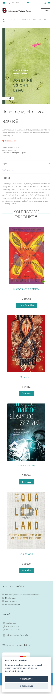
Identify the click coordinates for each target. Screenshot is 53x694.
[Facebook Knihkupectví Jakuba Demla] (4, 2)
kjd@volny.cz (11, 623)
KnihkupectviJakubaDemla (17, 635)
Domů (7, 19)
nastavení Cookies (14, 671)
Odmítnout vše (26, 686)
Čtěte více (26, 393)
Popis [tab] (4, 163)
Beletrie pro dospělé (29, 19)
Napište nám (10, 598)
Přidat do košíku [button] (26, 305)
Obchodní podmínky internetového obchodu (22, 594)
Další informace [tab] (8, 170)
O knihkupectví (11, 601)
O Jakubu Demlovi (12, 604)
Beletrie (19, 19)
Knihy (13, 19)
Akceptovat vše (26, 679)
